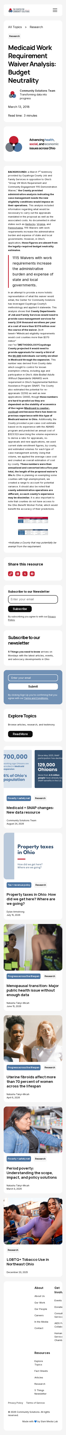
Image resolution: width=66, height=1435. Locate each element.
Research (39, 1384)
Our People (40, 1309)
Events (58, 1300)
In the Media (41, 1321)
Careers (39, 1315)
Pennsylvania (15, 227)
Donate (58, 1307)
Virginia (41, 224)
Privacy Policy (15, 1402)
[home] (23, 10)
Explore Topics (38, 1363)
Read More (20, 734)
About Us (39, 1296)
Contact (38, 1328)
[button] (54, 10)
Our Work (39, 1302)
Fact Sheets (41, 1371)
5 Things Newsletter (40, 1392)
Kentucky (30, 224)
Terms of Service (35, 1402)
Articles (38, 1377)
